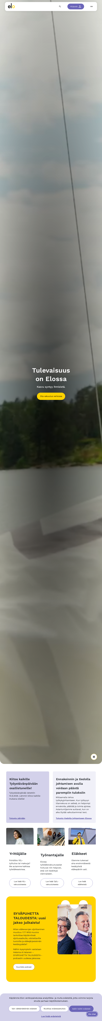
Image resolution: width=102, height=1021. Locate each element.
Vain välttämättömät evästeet (24, 1009)
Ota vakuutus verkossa (51, 396)
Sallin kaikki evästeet (81, 1009)
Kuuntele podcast (23, 967)
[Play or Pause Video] (94, 757)
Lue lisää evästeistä (51, 1016)
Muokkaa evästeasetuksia (54, 1009)
